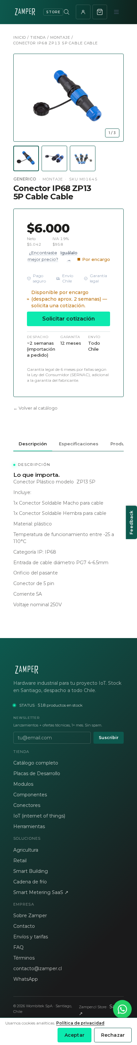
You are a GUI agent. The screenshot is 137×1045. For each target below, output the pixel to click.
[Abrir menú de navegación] (116, 12)
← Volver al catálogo (35, 408)
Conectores (26, 805)
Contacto (24, 926)
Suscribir (108, 737)
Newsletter (26, 718)
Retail (20, 861)
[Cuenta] (83, 12)
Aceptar (74, 1035)
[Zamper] (68, 670)
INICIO (19, 37)
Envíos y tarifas (30, 937)
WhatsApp (25, 979)
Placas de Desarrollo (36, 773)
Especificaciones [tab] (78, 443)
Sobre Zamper (30, 916)
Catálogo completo (35, 763)
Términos (24, 958)
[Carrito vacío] (99, 12)
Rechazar (113, 1035)
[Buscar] (66, 12)
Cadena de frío (30, 882)
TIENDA (38, 37)
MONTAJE (60, 37)
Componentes (30, 795)
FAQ (18, 947)
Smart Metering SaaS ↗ (40, 892)
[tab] (26, 158)
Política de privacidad (80, 1022)
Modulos (23, 784)
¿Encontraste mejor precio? (52, 256)
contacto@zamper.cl (37, 968)
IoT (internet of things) (39, 816)
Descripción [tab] (33, 443)
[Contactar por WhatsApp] (122, 1009)
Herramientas (29, 826)
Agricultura (25, 850)
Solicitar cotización (68, 319)
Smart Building (30, 871)
